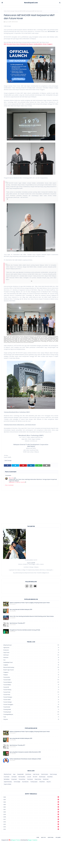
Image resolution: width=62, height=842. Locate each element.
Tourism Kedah (31, 679)
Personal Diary (22, 779)
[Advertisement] (31, 512)
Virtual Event (42, 781)
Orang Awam (14, 779)
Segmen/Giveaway (8, 781)
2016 (31, 821)
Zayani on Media (7, 784)
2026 (31, 797)
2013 (31, 829)
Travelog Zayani (31, 712)
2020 (31, 812)
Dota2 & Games (44, 774)
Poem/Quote (30, 779)
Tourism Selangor (31, 702)
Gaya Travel (31, 652)
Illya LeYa (11, 478)
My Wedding (6, 779)
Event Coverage (10, 11)
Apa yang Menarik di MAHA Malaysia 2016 (21, 609)
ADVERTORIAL (50, 837)
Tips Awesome (25, 781)
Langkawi (31, 665)
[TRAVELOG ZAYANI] (6, 733)
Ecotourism (31, 650)
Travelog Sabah (31, 709)
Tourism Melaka (31, 684)
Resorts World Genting (31, 667)
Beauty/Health (20, 774)
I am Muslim (13, 776)
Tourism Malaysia (31, 682)
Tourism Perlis (31, 694)
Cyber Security (36, 774)
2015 (31, 824)
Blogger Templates (32, 840)
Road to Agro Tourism (31, 669)
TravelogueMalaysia (31, 714)
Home (5, 11)
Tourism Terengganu (31, 704)
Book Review (28, 774)
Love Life (29, 776)
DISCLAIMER (58, 837)
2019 (31, 814)
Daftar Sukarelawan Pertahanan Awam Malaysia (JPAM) (25, 759)
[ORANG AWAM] (6, 760)
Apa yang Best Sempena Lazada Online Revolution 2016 (25, 752)
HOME (38, 837)
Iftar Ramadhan (22, 776)
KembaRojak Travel (31, 662)
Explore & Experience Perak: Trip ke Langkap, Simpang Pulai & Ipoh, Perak (30, 602)
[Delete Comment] (25, 482)
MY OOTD (35, 776)
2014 (31, 826)
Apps (14, 774)
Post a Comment (9, 485)
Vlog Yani (31, 719)
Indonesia (31, 657)
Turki (31, 717)
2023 (31, 804)
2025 (31, 799)
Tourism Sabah (31, 699)
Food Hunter (6, 776)
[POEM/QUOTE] (6, 746)
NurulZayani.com (31, 3)
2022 (31, 807)
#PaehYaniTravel (31, 645)
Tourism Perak (31, 692)
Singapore (31, 672)
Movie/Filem (50, 776)
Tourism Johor (31, 677)
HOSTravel (31, 655)
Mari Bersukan (42, 776)
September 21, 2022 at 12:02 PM (17, 482)
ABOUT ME (43, 837)
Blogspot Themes (16, 840)
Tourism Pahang (31, 689)
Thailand (31, 674)
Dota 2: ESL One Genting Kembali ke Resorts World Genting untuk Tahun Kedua (32, 616)
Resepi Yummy (38, 779)
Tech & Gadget (17, 781)
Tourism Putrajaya (31, 697)
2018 (31, 817)
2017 (31, 819)
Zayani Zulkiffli (8, 21)
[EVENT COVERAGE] (6, 740)
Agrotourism (31, 647)
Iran (31, 660)
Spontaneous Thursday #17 (17, 623)
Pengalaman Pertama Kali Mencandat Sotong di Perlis (25, 630)
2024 (31, 802)
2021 (31, 809)
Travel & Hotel (31, 707)
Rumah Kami (45, 779)
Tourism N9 (31, 687)
